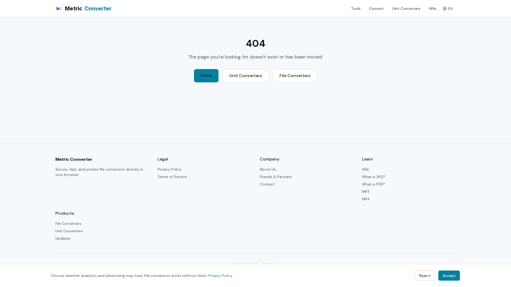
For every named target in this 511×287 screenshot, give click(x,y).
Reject (425, 275)
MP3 (365, 191)
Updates (62, 238)
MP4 (366, 199)
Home (206, 75)
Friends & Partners (276, 176)
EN (450, 8)
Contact (267, 184)
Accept (449, 275)
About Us (268, 169)
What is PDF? (373, 184)
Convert (376, 8)
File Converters (294, 75)
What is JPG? (373, 176)
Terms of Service (172, 176)
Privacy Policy (170, 169)
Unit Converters (406, 8)
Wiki (432, 8)
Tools (356, 8)
